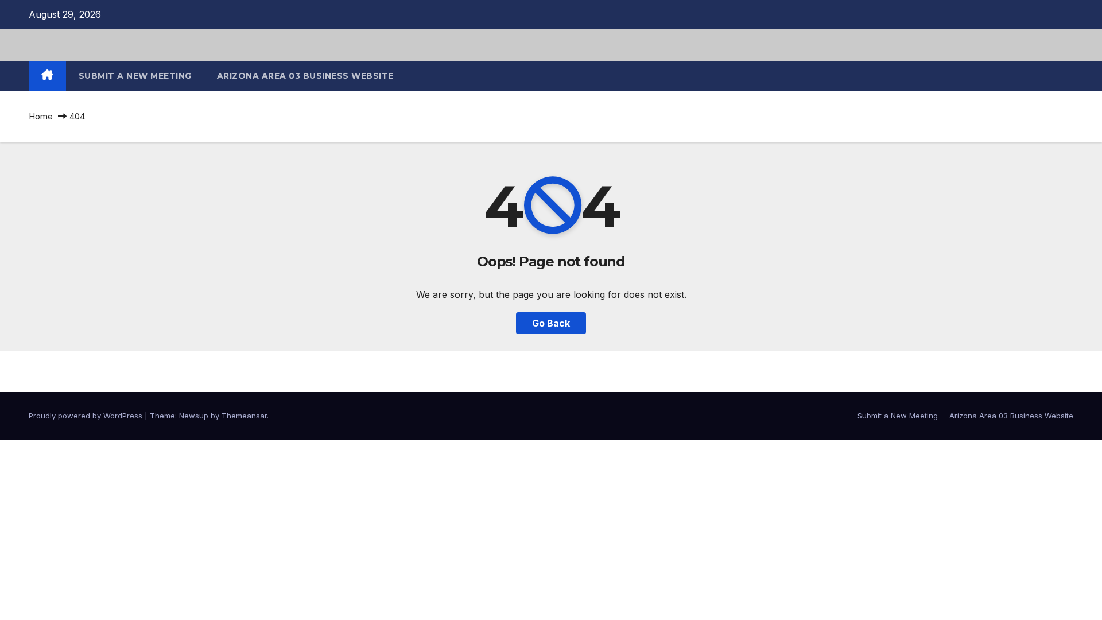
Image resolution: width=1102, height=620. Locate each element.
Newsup (193, 415)
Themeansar (244, 415)
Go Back (551, 323)
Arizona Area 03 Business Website (305, 76)
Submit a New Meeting (135, 76)
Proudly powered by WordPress (87, 415)
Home (41, 116)
